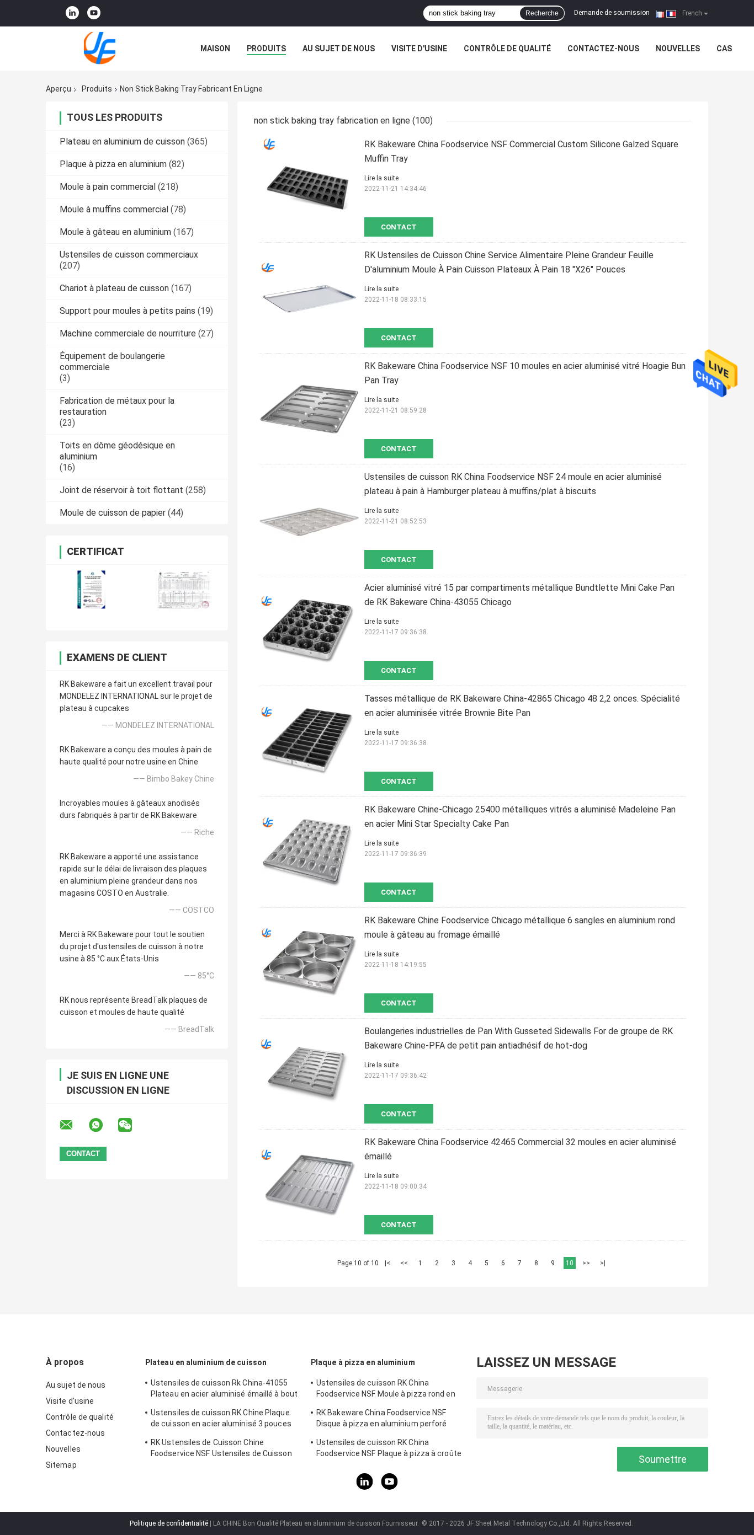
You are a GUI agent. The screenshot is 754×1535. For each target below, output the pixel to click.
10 (570, 1263)
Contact (399, 227)
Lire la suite (381, 178)
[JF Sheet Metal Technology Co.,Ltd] (106, 48)
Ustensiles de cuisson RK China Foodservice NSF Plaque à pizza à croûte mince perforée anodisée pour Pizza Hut (388, 1449)
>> (586, 1263)
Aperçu (58, 88)
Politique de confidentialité (169, 1523)
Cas (724, 48)
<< (404, 1263)
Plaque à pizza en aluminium (113, 164)
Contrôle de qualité (507, 48)
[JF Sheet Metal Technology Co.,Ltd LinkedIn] (72, 13)
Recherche (542, 13)
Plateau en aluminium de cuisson (122, 141)
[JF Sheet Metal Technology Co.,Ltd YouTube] (94, 13)
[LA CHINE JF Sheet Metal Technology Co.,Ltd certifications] (91, 590)
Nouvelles (678, 48)
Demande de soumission (612, 13)
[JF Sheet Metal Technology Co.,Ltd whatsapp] (102, 1125)
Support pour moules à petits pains (127, 311)
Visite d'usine (419, 48)
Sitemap (61, 1465)
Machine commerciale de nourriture (128, 333)
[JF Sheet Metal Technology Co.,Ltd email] (73, 1125)
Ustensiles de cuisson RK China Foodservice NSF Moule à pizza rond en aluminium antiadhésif (385, 1390)
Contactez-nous (603, 48)
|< (387, 1263)
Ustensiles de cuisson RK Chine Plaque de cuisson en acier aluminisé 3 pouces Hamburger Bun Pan (221, 1419)
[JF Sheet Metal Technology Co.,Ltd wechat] (132, 1125)
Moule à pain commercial (108, 186)
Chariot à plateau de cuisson (114, 288)
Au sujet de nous (338, 48)
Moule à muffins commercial (114, 209)
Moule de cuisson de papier (113, 512)
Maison (215, 48)
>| (603, 1263)
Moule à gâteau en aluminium (115, 232)
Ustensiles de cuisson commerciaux (129, 254)
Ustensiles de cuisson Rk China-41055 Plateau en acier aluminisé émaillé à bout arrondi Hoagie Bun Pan (224, 1390)
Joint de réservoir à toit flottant (121, 490)
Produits (266, 48)
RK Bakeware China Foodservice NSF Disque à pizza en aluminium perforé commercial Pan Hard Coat (381, 1419)
